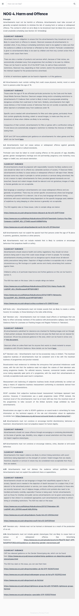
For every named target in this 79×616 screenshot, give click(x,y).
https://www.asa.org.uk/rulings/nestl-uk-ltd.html (23, 580)
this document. (12, 340)
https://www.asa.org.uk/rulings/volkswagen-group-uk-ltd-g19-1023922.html (35, 575)
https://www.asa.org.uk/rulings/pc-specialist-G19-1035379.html (30, 595)
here (21, 139)
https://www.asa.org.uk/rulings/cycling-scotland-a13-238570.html (31, 303)
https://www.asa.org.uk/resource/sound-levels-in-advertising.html (43, 416)
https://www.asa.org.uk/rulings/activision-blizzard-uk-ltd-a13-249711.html (34, 213)
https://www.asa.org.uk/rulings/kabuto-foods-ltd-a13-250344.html (31, 515)
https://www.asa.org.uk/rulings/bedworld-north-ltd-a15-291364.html (32, 227)
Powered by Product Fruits (39, 613)
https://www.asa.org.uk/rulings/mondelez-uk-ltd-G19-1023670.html (31, 569)
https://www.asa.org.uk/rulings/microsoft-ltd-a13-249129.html (29, 521)
